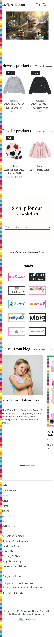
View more (38, 349)
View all (40, 66)
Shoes (5, 510)
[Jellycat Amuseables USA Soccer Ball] (14, 150)
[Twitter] (9, 593)
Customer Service (13, 535)
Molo (5, 520)
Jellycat (6, 515)
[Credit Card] (21, 620)
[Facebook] (3, 593)
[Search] (44, 5)
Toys (5, 505)
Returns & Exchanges (15, 540)
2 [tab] (25, 119)
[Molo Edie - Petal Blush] (40, 150)
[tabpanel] (14, 94)
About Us (7, 551)
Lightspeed (14, 614)
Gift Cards (8, 526)
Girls (5, 500)
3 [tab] (30, 119)
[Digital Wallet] (30, 620)
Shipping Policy (11, 561)
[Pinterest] (21, 593)
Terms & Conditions (14, 566)
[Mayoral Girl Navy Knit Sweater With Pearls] (40, 85)
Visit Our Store (11, 545)
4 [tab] (36, 119)
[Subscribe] (46, 227)
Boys (5, 495)
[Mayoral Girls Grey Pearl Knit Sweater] (14, 85)
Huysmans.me (38, 614)
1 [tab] (19, 119)
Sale (4, 485)
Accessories (9, 490)
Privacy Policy (11, 556)
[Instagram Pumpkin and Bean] (15, 593)
